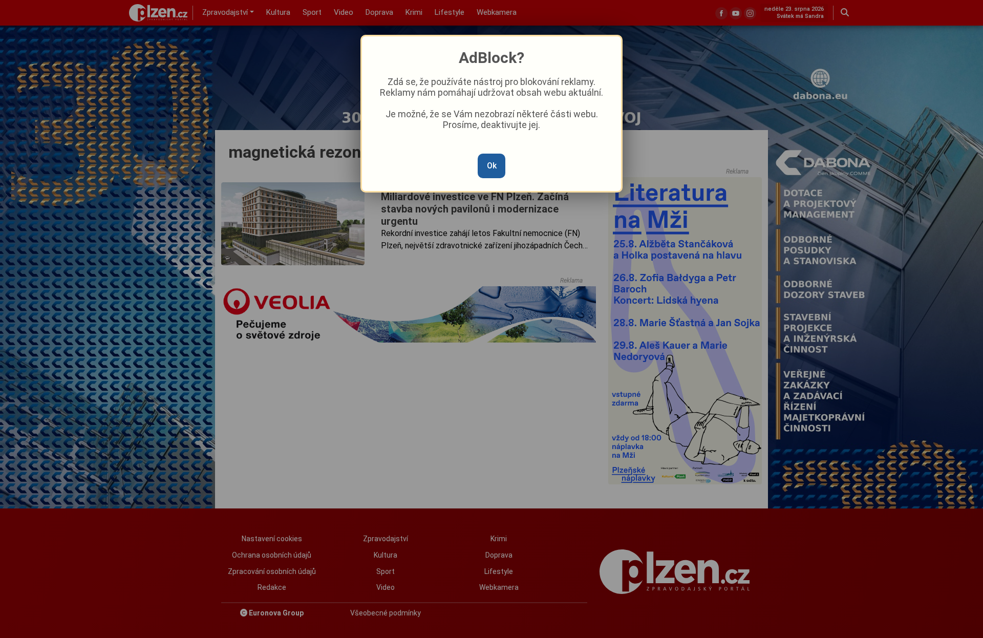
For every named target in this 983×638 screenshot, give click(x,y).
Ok (492, 166)
